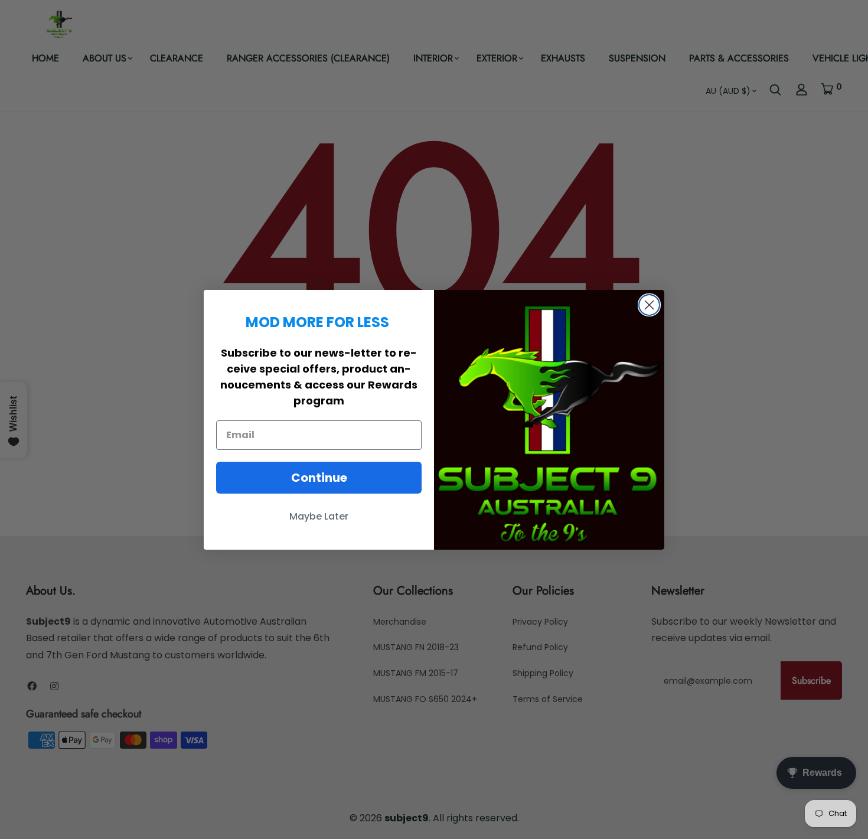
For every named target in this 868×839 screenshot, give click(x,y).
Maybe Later (318, 516)
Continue (319, 477)
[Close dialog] (649, 305)
